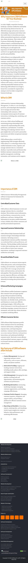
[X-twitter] (12, 517)
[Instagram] (7, 517)
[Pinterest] (17, 517)
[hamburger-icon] (25, 3)
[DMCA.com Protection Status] (23, 551)
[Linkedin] (3, 517)
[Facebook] (21, 517)
